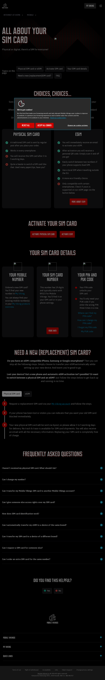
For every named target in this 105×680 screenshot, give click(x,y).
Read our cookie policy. (58, 117)
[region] (52, 114)
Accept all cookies (44, 125)
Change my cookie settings (78, 125)
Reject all (26, 125)
